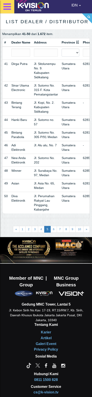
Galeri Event (46, 344)
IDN (75, 5)
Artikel (46, 338)
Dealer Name (20, 42)
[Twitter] (37, 365)
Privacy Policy (46, 349)
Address (40, 42)
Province (68, 42)
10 (79, 229)
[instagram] (63, 365)
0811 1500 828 (46, 380)
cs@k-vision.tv (46, 392)
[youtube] (54, 365)
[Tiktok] (28, 365)
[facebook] (46, 365)
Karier (46, 332)
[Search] (87, 18)
